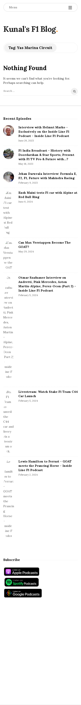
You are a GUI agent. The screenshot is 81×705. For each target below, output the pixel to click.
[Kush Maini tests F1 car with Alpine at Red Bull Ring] (8, 212)
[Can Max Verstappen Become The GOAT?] (8, 255)
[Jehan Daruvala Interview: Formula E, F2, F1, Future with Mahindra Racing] (8, 177)
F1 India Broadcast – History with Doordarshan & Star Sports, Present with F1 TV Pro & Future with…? (46, 155)
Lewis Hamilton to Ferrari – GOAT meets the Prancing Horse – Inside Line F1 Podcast (45, 465)
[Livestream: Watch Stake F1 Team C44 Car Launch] (8, 422)
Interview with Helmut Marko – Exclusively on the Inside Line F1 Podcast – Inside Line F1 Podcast (43, 131)
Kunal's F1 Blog (29, 29)
